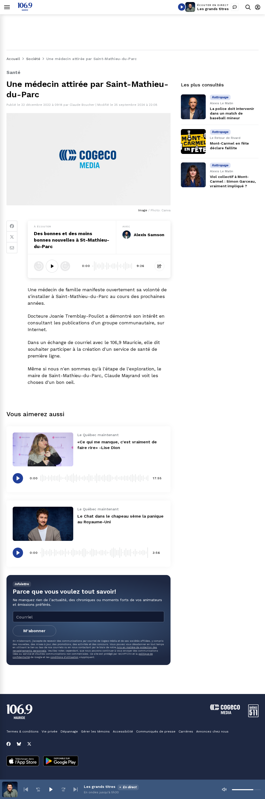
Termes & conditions (22, 731)
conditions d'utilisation (64, 657)
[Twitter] (11, 237)
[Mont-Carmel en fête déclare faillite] (193, 141)
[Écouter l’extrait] (52, 266)
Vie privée (49, 731)
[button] (26, 789)
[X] (29, 744)
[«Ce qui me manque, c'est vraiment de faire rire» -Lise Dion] (43, 449)
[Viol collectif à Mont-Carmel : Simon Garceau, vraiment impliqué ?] (193, 174)
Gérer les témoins (95, 731)
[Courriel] (11, 247)
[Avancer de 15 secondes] (65, 266)
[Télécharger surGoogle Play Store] (60, 761)
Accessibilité (123, 731)
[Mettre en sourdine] (224, 789)
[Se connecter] (257, 7)
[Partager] (159, 266)
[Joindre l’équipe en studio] (235, 7)
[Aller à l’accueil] (25, 9)
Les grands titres (213, 9)
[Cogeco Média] (225, 712)
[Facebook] (11, 226)
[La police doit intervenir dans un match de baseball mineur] (193, 106)
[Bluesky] (19, 744)
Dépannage (69, 731)
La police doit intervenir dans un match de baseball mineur (232, 113)
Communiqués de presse (155, 731)
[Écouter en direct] (182, 7)
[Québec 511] (253, 715)
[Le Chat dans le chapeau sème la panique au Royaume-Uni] (43, 524)
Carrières (186, 731)
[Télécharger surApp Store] (22, 761)
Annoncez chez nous (212, 731)
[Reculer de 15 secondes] (39, 266)
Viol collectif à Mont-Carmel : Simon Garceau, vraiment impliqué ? (233, 181)
